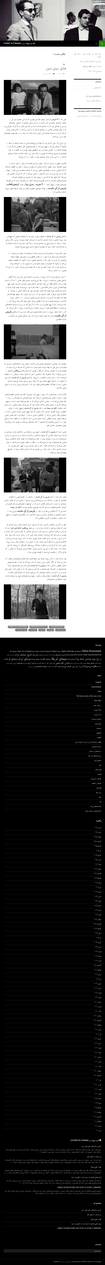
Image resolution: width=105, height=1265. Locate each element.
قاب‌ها (99, 774)
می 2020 (98, 1080)
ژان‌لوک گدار (57, 667)
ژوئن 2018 (98, 1126)
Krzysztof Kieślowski (94, 655)
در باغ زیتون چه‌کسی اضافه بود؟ (88, 659)
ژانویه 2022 (98, 998)
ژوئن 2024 (98, 883)
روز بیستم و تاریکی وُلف (94, 1157)
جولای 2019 (97, 1108)
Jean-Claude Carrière (38, 651)
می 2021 (98, 1034)
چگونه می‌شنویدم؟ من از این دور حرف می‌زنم (79, 666)
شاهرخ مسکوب (82, 663)
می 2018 (98, 1131)
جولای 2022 (97, 970)
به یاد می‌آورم (97, 715)
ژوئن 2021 (98, 1030)
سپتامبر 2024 (97, 869)
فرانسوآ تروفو (31, 663)
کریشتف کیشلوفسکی (41, 667)
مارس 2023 (97, 947)
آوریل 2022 (97, 984)
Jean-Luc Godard (24, 652)
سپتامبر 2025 (97, 837)
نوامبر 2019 (98, 1103)
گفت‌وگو (98, 788)
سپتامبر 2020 (97, 1071)
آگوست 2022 (97, 966)
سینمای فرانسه (33, 630)
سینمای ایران (25, 659)
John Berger (13, 651)
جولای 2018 (97, 1122)
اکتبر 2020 (98, 1066)
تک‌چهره (98, 733)
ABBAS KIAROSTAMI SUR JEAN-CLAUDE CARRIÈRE (79, 1188)
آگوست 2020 (97, 1076)
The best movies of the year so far (88, 696)
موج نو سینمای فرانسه (21, 630)
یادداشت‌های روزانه (95, 807)
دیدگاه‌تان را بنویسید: (48, 74)
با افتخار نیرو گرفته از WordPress (62, 1262)
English (98, 683)
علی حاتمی (52, 663)
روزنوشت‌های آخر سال (94, 756)
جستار (8, 655)
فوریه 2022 (98, 993)
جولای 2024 (97, 878)
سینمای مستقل (98, 663)
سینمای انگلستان (45, 659)
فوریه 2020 (98, 1089)
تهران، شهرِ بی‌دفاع (96, 1167)
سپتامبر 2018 (97, 1112)
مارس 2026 (97, 828)
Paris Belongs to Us (39, 627)
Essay (59, 651)
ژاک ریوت (42, 630)
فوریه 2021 (98, 1048)
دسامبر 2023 (97, 906)
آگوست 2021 (97, 1021)
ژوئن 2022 (98, 975)
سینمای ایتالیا (36, 659)
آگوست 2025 (97, 842)
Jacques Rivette (57, 627)
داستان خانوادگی (96, 747)
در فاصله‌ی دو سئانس (95, 751)
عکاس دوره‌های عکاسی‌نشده (42, 663)
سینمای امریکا (59, 659)
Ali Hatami (78, 651)
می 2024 (98, 887)
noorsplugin (97, 1262)
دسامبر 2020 (97, 1057)
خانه (96, 43)
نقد (100, 802)
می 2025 (98, 851)
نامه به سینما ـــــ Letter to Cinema (19, 43)
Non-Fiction (78, 655)
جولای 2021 (97, 1025)
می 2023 (98, 938)
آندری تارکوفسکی (60, 655)
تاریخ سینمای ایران (23, 655)
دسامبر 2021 (97, 1002)
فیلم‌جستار (19, 663)
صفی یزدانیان (73, 663)
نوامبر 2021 (98, 1007)
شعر (78, 663)
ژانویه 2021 (98, 1053)
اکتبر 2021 (98, 1011)
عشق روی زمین (56, 69)
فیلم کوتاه (25, 663)
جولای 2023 (97, 929)
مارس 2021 (97, 1044)
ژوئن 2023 (98, 933)
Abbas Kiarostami (91, 651)
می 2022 (98, 979)
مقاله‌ (64, 64)
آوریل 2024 (97, 892)
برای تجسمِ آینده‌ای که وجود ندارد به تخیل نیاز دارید (86, 1177)
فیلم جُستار (98, 770)
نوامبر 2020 (98, 1062)
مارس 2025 (97, 860)
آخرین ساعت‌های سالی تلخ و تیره (91, 1146)
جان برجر (12, 655)
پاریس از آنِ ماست (61, 630)
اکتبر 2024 (98, 865)
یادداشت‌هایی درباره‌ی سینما (93, 811)
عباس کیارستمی (62, 663)
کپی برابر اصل (31, 666)
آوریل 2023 (97, 943)
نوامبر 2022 (98, 961)
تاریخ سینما (50, 630)
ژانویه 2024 (98, 901)
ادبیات (53, 655)
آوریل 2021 (97, 1039)
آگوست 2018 (97, 1117)
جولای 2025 (97, 846)
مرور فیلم (98, 793)
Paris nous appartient (18, 627)
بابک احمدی (48, 655)
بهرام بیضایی (42, 655)
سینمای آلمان (71, 659)
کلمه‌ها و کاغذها (96, 784)
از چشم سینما (97, 706)
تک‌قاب (99, 738)
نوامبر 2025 (98, 832)
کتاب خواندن (51, 666)
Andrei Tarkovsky (67, 651)
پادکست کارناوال (96, 719)
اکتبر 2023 (98, 915)
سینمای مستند (91, 663)
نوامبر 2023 (98, 910)
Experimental (96, 687)
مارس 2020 (97, 1085)
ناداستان (99, 667)
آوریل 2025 (97, 855)
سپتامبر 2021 (97, 1016)
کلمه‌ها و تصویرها (96, 779)
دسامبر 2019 (97, 1099)
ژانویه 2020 (98, 1094)
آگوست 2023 (97, 924)
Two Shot (97, 701)
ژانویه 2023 (98, 956)
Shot (99, 692)
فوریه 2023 (98, 952)
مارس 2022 (97, 988)
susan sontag (69, 655)
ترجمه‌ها (99, 728)
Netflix (85, 655)
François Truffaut (51, 651)
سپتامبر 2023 (97, 920)
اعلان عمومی (97, 710)
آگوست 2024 (97, 874)
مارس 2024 (97, 897)
